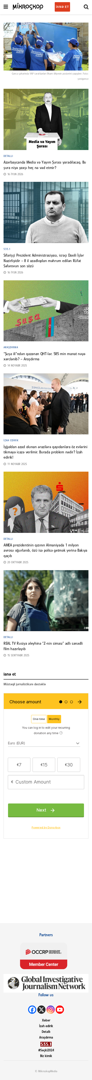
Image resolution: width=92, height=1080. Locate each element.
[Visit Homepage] (28, 6)
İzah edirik (11, 440)
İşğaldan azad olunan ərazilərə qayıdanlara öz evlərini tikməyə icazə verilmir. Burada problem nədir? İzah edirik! (46, 453)
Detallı (8, 156)
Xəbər (46, 1020)
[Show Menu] (6, 7)
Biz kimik (46, 1056)
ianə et (62, 7)
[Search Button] (86, 7)
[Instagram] (50, 1009)
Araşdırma (11, 347)
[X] (41, 1009)
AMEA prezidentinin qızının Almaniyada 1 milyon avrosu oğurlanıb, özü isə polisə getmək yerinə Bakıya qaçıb (45, 551)
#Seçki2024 (46, 1050)
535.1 (7, 249)
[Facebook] (32, 1009)
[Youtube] (60, 1009)
